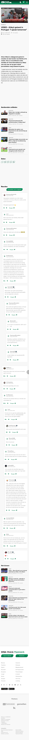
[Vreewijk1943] (4, 242)
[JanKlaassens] (7, 426)
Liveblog (18, 681)
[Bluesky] (10, 684)
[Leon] (6, 410)
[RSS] (21, 684)
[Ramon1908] (7, 439)
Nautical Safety (18, 730)
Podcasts (18, 665)
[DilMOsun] (4, 368)
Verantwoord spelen (5, 720)
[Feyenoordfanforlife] (4, 195)
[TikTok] (18, 684)
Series (2, 676)
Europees (3, 672)
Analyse (3, 678)
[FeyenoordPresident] (4, 229)
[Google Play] (4, 689)
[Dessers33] (8, 321)
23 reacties (15, 33)
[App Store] (11, 689)
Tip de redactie (7, 656)
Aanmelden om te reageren (14, 189)
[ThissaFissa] (6, 451)
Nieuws (3, 663)
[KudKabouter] (4, 395)
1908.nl (6, 2)
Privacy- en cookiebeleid (5, 717)
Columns (18, 663)
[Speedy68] (6, 287)
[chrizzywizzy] (4, 383)
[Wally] (4, 535)
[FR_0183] (6, 552)
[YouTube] (15, 684)
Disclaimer (3, 718)
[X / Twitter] (2, 162)
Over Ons (18, 678)
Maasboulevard (19, 667)
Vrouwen (3, 681)
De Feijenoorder (20, 669)
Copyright (3, 722)
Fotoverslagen (19, 672)
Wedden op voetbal (5, 733)
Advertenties (19, 676)
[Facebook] (8, 162)
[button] (16, 195)
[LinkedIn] (14, 162)
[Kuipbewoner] (4, 256)
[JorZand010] (6, 466)
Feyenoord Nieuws (19, 732)
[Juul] (4, 214)
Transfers (3, 665)
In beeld (18, 674)
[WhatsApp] (11, 162)
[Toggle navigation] (27, 2)
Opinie (2, 667)
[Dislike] (7, 208)
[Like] (4, 208)
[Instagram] (5, 684)
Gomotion (8, 724)
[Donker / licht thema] (20, 2)
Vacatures (21, 656)
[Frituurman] (7, 480)
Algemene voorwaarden (5, 719)
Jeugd (2, 674)
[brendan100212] (4, 518)
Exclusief (3, 669)
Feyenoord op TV (4, 732)
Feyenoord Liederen (19, 731)
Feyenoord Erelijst (19, 733)
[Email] (5, 162)
